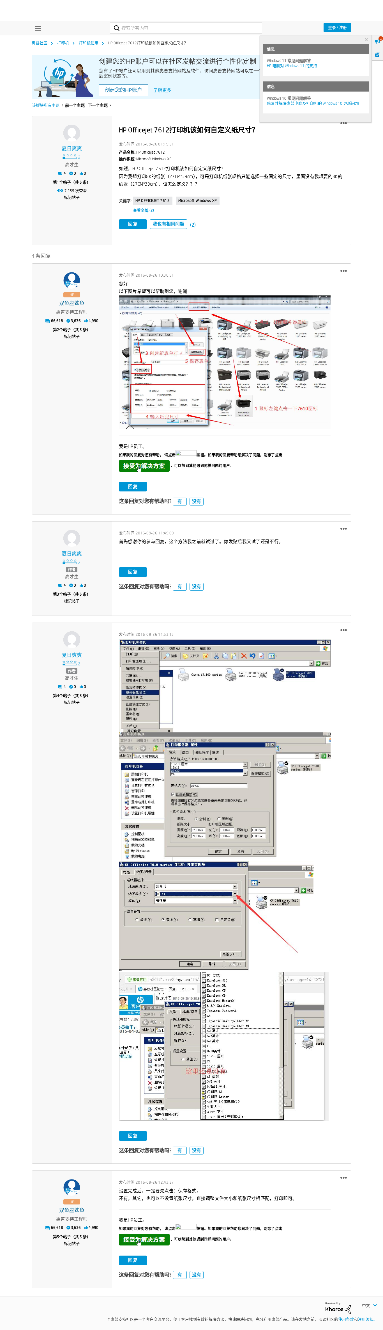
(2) (193, 225)
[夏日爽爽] (71, 133)
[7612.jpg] (225, 362)
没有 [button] (196, 501)
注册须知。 (367, 1319)
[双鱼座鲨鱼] (71, 280)
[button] (344, 123)
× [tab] (366, 40)
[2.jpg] (225, 796)
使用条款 (346, 1319)
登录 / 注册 (337, 27)
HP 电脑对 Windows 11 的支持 (292, 65)
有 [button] (179, 501)
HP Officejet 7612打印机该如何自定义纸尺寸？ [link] (148, 42)
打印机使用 (88, 42)
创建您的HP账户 (123, 90)
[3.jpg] (216, 916)
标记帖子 (72, 197)
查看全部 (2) (143, 210)
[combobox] (186, 28)
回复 (133, 224)
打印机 (63, 42)
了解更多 (162, 90)
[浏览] (36, 28)
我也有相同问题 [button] (168, 224)
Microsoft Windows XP (197, 200)
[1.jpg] (225, 685)
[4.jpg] (224, 1046)
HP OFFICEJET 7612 (152, 200)
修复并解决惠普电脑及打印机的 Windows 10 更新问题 (313, 103)
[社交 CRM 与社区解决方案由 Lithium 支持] (338, 1307)
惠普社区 (39, 42)
